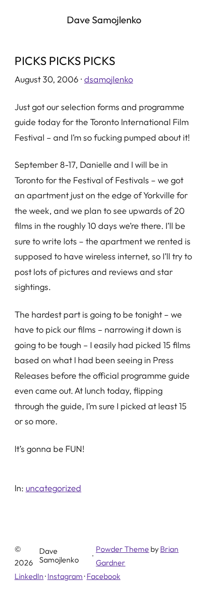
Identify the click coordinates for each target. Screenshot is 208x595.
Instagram (65, 576)
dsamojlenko (108, 79)
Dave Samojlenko (104, 20)
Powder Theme (122, 549)
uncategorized (53, 488)
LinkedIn (29, 576)
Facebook (103, 576)
